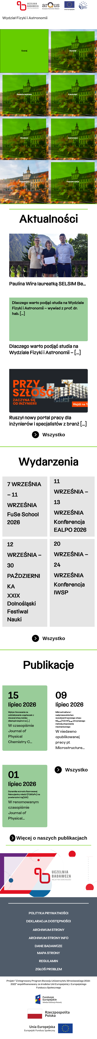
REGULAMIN (48, 961)
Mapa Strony (48, 953)
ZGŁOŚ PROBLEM (48, 969)
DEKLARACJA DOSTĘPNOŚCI (48, 921)
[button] (24, 51)
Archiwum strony (48, 930)
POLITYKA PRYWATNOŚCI (48, 913)
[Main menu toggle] (91, 102)
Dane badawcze (48, 946)
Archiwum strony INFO (48, 938)
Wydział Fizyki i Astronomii (24, 18)
